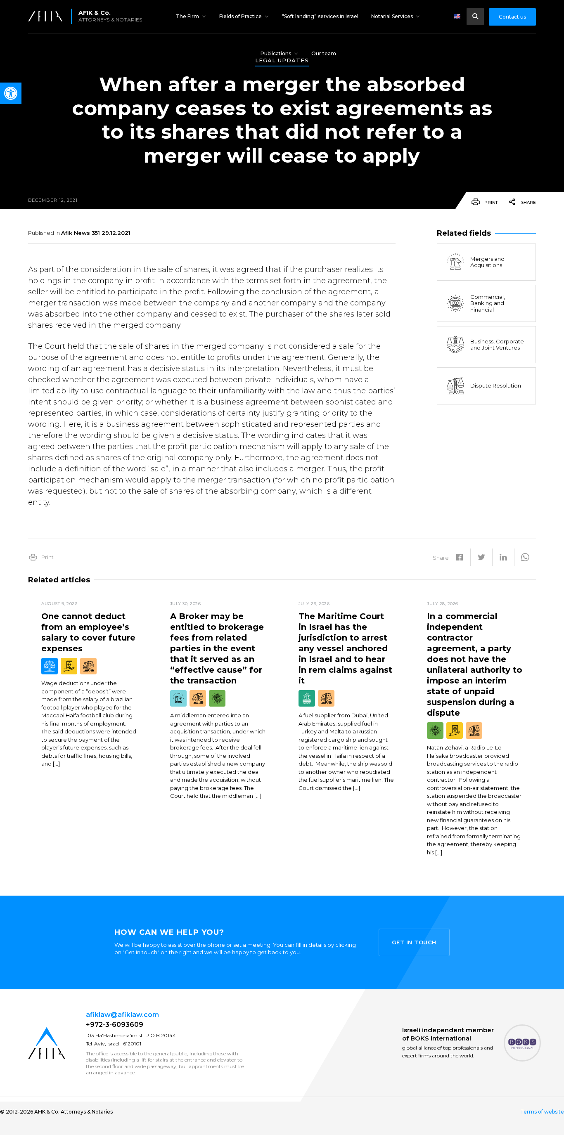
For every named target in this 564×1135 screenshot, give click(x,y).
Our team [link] (323, 53)
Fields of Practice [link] (240, 16)
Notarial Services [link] (392, 16)
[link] (10, 93)
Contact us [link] (512, 17)
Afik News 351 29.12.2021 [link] (95, 232)
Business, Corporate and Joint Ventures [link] (497, 344)
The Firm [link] (187, 16)
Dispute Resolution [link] (495, 386)
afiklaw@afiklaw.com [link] (122, 1015)
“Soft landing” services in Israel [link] (320, 16)
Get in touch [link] (414, 942)
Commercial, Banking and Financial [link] (487, 303)
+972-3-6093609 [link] (114, 1025)
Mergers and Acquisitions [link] (487, 262)
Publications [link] (276, 53)
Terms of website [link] (542, 1111)
